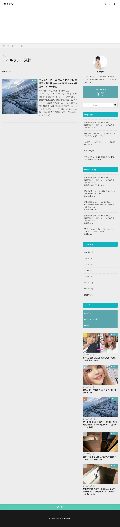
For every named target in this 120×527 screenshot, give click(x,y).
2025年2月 (88, 270)
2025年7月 (88, 258)
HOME (6, 46)
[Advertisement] (60, 25)
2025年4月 (88, 264)
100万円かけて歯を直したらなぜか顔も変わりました (99, 143)
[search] (115, 105)
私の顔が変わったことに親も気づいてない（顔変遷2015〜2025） (99, 158)
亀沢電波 (67, 518)
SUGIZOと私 (89, 151)
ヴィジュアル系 (92, 319)
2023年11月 (88, 283)
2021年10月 (88, 295)
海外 (35, 80)
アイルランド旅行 (17, 46)
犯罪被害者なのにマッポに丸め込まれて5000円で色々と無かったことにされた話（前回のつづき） (99, 125)
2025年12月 (88, 252)
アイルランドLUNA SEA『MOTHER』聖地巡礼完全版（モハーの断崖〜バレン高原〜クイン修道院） (58, 83)
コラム (88, 313)
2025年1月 (88, 277)
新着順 (4, 71)
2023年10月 (88, 289)
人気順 (10, 71)
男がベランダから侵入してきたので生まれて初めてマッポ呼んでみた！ (99, 135)
